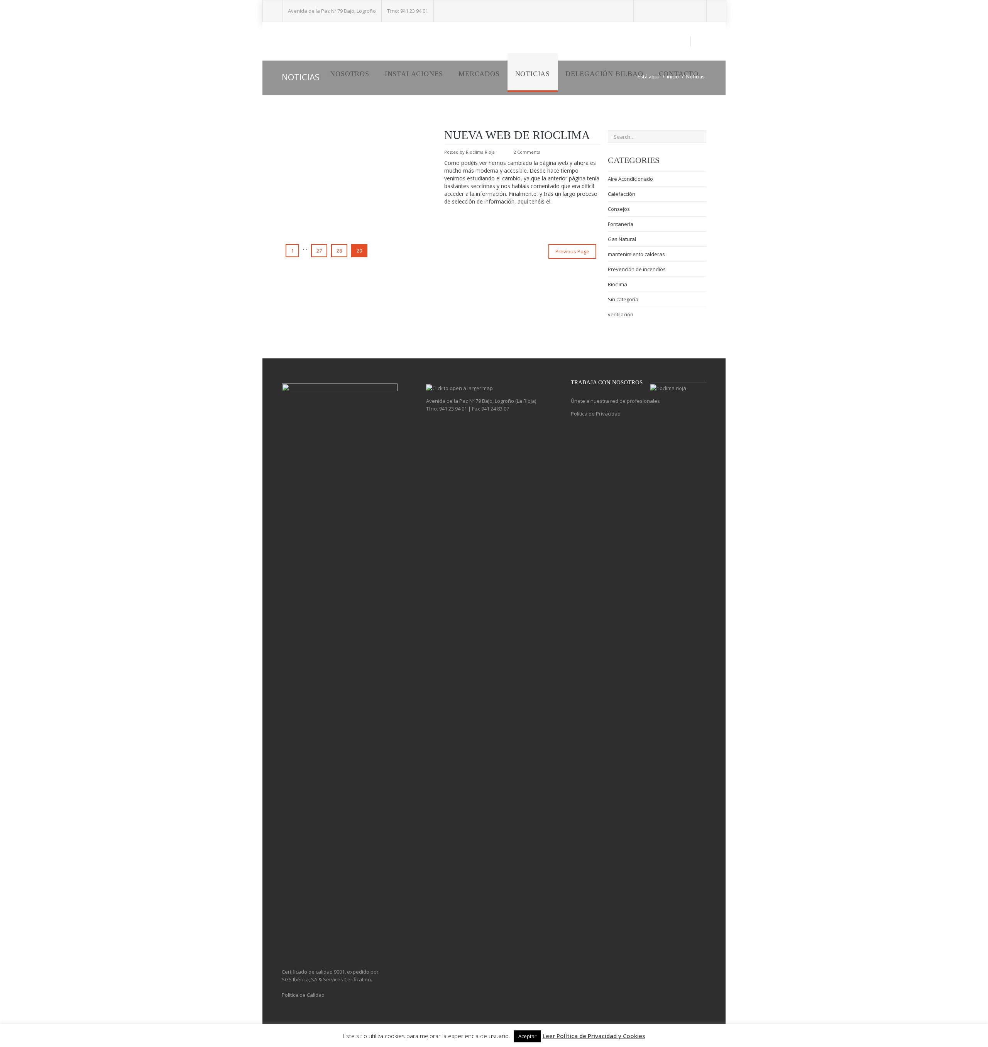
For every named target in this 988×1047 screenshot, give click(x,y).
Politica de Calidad (303, 994)
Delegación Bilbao (604, 74)
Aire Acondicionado (630, 178)
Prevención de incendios (637, 269)
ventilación (620, 314)
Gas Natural (622, 239)
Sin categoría (623, 299)
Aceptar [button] (527, 1036)
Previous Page (572, 251)
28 (339, 250)
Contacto (679, 74)
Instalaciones (414, 74)
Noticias (532, 74)
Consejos (619, 208)
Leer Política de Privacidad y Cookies (594, 1036)
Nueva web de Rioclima (517, 135)
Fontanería (620, 224)
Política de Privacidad (596, 413)
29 (359, 250)
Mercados (478, 74)
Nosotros (349, 74)
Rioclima (617, 284)
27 (319, 250)
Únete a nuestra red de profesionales (615, 400)
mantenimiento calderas (636, 254)
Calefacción (621, 193)
